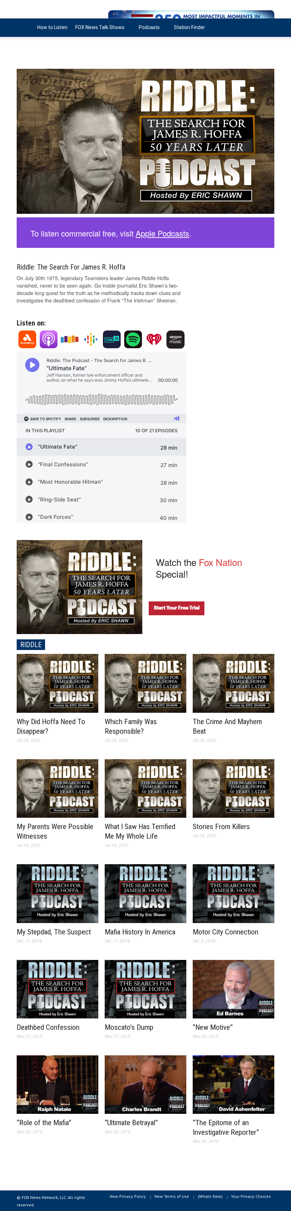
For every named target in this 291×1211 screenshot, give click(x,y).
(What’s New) (210, 1196)
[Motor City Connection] (233, 892)
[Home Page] (25, 27)
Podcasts (147, 30)
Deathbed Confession (48, 1027)
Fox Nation (220, 561)
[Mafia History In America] (145, 892)
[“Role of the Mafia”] (57, 1083)
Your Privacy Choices (251, 1196)
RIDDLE (31, 644)
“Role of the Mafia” (44, 1122)
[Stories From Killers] (233, 787)
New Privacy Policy (128, 1196)
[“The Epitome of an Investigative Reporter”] (233, 1083)
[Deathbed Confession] (57, 988)
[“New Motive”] (233, 988)
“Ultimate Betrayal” (131, 1122)
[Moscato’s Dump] (145, 988)
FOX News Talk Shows (98, 30)
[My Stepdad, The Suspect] (57, 892)
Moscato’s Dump (129, 1027)
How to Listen (52, 27)
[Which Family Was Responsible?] (145, 682)
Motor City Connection (225, 932)
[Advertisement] (233, 294)
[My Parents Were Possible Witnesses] (57, 787)
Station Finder (189, 27)
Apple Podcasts (162, 233)
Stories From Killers (221, 826)
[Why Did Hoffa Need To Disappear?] (57, 682)
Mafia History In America (140, 932)
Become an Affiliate (43, 46)
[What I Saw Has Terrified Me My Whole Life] (145, 787)
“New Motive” (213, 1027)
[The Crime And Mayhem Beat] (233, 682)
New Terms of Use (171, 1196)
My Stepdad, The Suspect (54, 932)
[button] (267, 26)
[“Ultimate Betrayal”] (145, 1083)
